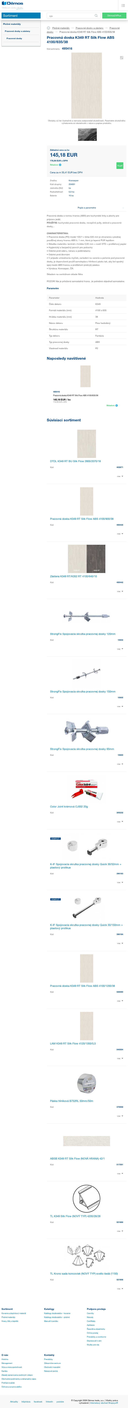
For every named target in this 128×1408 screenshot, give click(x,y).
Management (7, 1363)
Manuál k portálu (51, 1321)
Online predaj (92, 1333)
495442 (120, 582)
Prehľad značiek (8, 1382)
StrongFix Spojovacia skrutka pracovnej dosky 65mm (82, 749)
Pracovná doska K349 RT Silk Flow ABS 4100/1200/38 (82, 985)
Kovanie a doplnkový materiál (14, 1313)
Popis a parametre (87, 207)
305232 (120, 812)
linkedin (49, 1401)
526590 (120, 992)
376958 (120, 1107)
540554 (120, 1049)
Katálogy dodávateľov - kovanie (57, 1313)
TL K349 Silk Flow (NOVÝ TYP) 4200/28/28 (75, 1216)
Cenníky (90, 1313)
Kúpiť (119, 165)
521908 (120, 1279)
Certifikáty (91, 1321)
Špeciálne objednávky (96, 1329)
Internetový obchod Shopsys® (104, 1403)
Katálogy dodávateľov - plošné (56, 1317)
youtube (60, 1401)
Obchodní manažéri (52, 1367)
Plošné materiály (12, 24)
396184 (120, 934)
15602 (120, 640)
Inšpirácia (26, 1401)
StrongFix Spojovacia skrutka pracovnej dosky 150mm (83, 691)
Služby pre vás (93, 1344)
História (5, 1359)
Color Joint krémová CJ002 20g (69, 806)
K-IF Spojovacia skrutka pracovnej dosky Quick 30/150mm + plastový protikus (86, 926)
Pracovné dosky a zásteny (17, 31)
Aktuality (14, 1401)
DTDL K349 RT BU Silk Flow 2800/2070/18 (75, 461)
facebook (38, 1401)
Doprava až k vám (94, 1340)
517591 (120, 1164)
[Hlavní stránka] (49, 28)
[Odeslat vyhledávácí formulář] (96, 15)
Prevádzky (48, 1359)
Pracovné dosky (14, 38)
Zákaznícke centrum (52, 1363)
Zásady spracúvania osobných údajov (17, 1375)
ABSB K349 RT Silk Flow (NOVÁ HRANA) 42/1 (77, 1158)
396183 (120, 873)
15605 (120, 697)
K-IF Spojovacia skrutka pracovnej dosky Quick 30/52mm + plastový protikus (85, 865)
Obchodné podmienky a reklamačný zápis (19, 1379)
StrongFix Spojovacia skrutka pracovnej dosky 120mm (83, 633)
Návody (90, 1317)
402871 (120, 467)
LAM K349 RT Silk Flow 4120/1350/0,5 (73, 1043)
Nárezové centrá (51, 1371)
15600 (120, 755)
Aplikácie (90, 1325)
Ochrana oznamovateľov (12, 1386)
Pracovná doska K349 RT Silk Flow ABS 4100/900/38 (81, 518)
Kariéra (4, 1371)
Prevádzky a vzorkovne (96, 1336)
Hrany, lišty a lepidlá (10, 1321)
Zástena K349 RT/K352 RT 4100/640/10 (73, 576)
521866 (120, 1222)
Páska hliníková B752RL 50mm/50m (71, 1101)
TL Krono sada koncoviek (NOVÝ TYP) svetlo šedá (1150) (84, 1273)
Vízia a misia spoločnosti (12, 1367)
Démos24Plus (114, 15)
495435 (120, 525)
